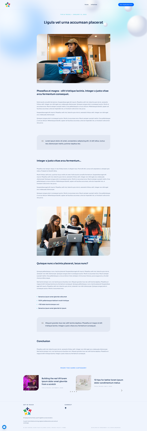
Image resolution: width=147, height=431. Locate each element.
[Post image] (31, 382)
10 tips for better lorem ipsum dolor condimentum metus (108, 381)
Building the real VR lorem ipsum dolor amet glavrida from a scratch (54, 381)
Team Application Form (126, 4)
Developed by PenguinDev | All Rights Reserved (106, 427)
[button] (70, 391)
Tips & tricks (65, 14)
